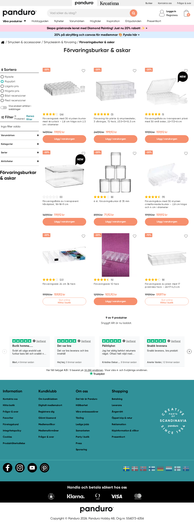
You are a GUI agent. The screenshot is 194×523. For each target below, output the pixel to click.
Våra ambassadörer (87, 411)
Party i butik (82, 436)
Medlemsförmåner (48, 430)
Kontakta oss (165, 3)
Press (79, 443)
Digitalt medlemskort (50, 405)
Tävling (80, 417)
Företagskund (11, 424)
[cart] (186, 13)
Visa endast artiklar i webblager (20, 107)
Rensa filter (30, 117)
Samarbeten (83, 430)
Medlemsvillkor (46, 424)
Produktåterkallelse (14, 443)
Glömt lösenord (47, 417)
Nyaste (9, 76)
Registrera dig (46, 411)
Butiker (149, 3)
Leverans (117, 405)
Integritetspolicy (12, 430)
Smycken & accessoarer (24, 42)
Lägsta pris (12, 86)
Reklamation (119, 424)
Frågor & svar (184, 3)
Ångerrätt (117, 411)
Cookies (7, 437)
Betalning (117, 399)
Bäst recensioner (15, 95)
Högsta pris (12, 90)
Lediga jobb (82, 424)
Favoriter (8, 417)
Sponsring (81, 449)
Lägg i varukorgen (64, 138)
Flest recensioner (15, 100)
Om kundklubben (47, 399)
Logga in (171, 11)
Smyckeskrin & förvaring (60, 42)
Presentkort (118, 436)
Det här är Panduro (86, 399)
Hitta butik (9, 405)
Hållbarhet (82, 405)
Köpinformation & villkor (125, 430)
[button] (14, 21)
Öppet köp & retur (122, 417)
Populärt (10, 81)
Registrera (172, 15)
